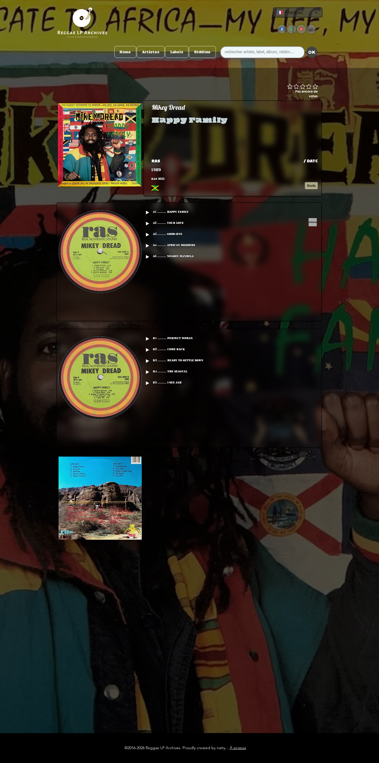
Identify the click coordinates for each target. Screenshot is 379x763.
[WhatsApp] (291, 29)
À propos (238, 747)
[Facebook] (281, 29)
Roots (311, 185)
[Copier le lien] (311, 29)
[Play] (147, 212)
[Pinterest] (301, 29)
